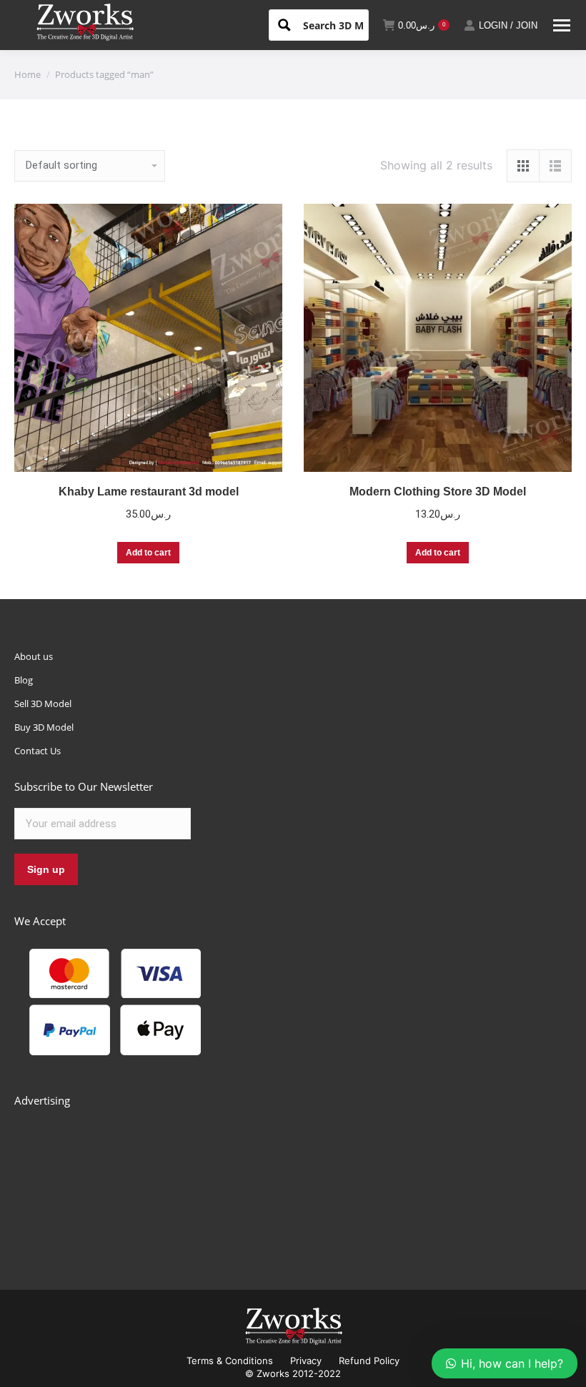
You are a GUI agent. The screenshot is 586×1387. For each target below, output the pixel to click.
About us (33, 656)
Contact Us (37, 750)
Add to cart (148, 553)
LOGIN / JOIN (508, 25)
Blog (23, 679)
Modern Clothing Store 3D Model (437, 491)
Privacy (306, 1360)
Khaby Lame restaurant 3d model (149, 491)
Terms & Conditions (230, 1360)
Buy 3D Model (44, 727)
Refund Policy (369, 1360)
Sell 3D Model (42, 703)
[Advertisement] (121, 1182)
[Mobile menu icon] (562, 25)
